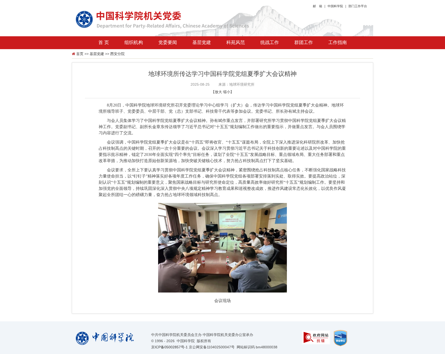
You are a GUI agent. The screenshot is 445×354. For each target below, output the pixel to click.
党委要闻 (167, 42)
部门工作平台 (357, 6)
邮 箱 (317, 6)
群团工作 (303, 42)
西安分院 (117, 54)
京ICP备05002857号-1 (169, 347)
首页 (79, 54)
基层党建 (201, 42)
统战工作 (269, 42)
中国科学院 (335, 6)
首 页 (103, 42)
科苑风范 (235, 42)
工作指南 (337, 42)
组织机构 (133, 42)
